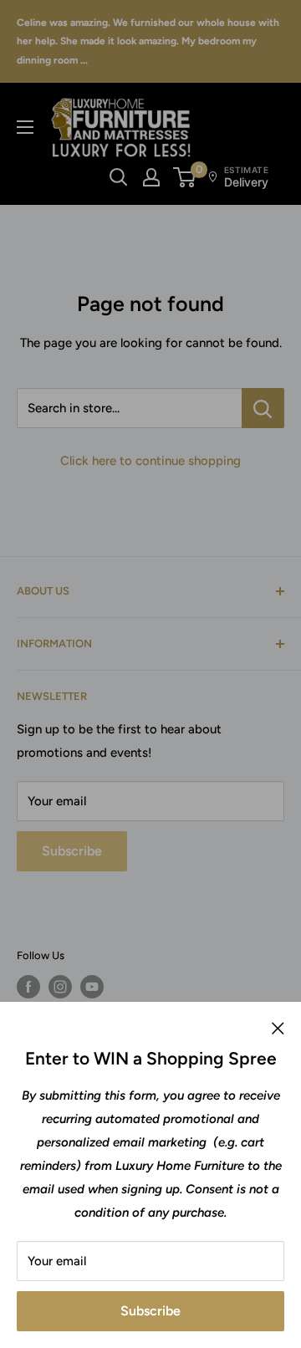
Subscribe (150, 1311)
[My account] (151, 177)
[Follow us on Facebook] (28, 986)
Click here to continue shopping (150, 460)
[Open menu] (25, 127)
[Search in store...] (263, 408)
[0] (185, 177)
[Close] (278, 1027)
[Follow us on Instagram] (60, 986)
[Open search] (119, 177)
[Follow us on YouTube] (92, 986)
